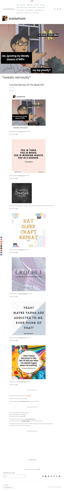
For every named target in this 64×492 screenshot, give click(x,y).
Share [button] (12, 90)
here (17, 134)
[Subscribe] (24, 476)
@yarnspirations (22, 337)
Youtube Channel (26, 421)
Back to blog (33, 459)
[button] (54, 9)
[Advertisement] (32, 445)
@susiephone (22, 131)
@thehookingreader (23, 293)
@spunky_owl (22, 175)
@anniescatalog (22, 381)
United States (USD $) (8, 487)
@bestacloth (21, 249)
